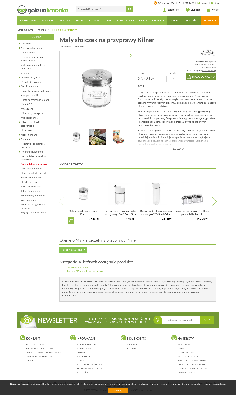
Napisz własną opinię (72, 249)
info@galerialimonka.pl (48, 352)
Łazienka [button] (95, 20)
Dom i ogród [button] (125, 20)
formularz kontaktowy (40, 356)
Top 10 (174, 20)
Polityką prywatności (119, 383)
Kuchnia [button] (47, 20)
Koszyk (215, 9)
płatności (82, 372)
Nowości (191, 20)
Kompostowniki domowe (192, 360)
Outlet (182, 348)
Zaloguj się (173, 9)
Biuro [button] (143, 20)
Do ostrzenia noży (188, 372)
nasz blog (31, 360)
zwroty (81, 352)
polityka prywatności (89, 364)
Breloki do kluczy (188, 356)
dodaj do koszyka (203, 76)
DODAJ (207, 319)
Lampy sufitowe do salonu (193, 368)
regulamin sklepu (87, 344)
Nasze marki (72, 267)
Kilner (84, 267)
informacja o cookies (89, 368)
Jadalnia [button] (64, 20)
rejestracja (133, 348)
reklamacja (83, 356)
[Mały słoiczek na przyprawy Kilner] (97, 88)
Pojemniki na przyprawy (64, 29)
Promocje (210, 20)
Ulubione (195, 9)
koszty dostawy (86, 348)
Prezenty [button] (158, 20)
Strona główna (25, 29)
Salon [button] (80, 20)
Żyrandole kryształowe (191, 364)
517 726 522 (42, 344)
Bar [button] (109, 20)
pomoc (80, 360)
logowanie (133, 344)
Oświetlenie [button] (28, 20)
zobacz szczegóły (209, 70)
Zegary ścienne (186, 352)
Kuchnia (41, 29)
